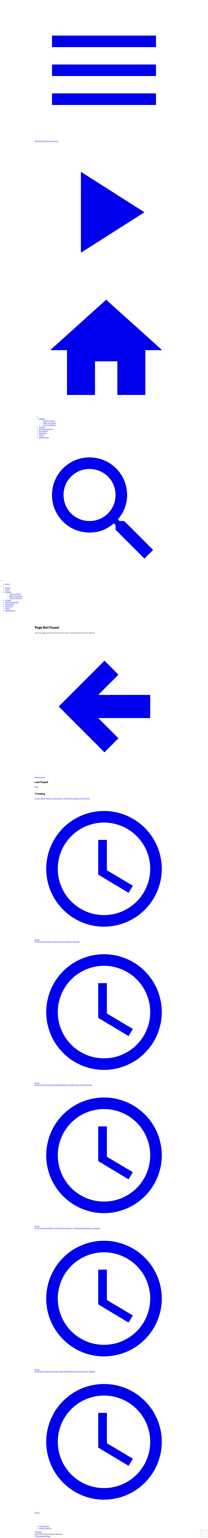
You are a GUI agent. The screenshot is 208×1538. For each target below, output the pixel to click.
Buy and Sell (43, 431)
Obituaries (42, 433)
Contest (42, 427)
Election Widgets (49, 425)
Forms (41, 435)
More (36, 787)
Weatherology (44, 437)
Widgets (42, 419)
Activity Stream (49, 421)
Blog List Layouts (49, 423)
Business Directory (46, 429)
